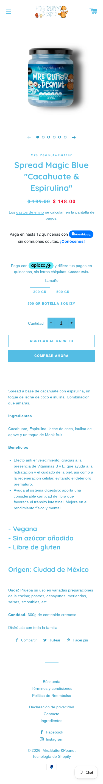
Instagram (54, 739)
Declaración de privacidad (51, 707)
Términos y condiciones (51, 688)
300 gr (40, 292)
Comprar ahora (51, 356)
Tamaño (51, 280)
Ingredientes (51, 720)
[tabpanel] (51, 73)
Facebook (54, 732)
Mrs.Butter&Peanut (59, 750)
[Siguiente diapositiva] (74, 137)
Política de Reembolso (51, 695)
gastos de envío (30, 212)
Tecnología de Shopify (51, 756)
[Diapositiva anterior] (29, 137)
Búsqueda (51, 681)
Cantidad (36, 323)
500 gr (63, 292)
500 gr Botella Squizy (51, 303)
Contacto (51, 714)
